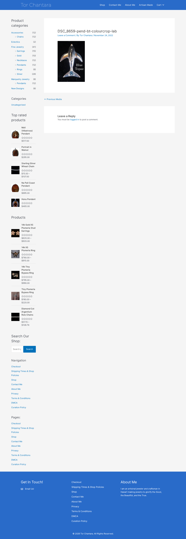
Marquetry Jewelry (20, 79)
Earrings (21, 51)
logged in (74, 119)
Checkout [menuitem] (76, 482)
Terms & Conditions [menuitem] (81, 511)
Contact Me (16, 384)
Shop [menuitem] (102, 5)
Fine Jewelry (17, 47)
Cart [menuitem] (159, 5)
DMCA (14, 402)
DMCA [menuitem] (74, 516)
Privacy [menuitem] (75, 506)
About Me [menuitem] (130, 5)
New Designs (17, 88)
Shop (13, 380)
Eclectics (15, 42)
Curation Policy (18, 407)
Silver (19, 74)
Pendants (21, 65)
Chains (20, 36)
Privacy (14, 393)
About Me (16, 389)
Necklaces (22, 60)
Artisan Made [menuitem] (146, 5)
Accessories (17, 32)
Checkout (16, 366)
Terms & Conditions (20, 398)
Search (29, 349)
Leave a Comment (66, 35)
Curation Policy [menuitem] (79, 521)
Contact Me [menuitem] (115, 5)
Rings (19, 69)
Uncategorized (18, 104)
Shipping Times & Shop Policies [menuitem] (87, 487)
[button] (163, 5)
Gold (19, 55)
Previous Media (53, 99)
